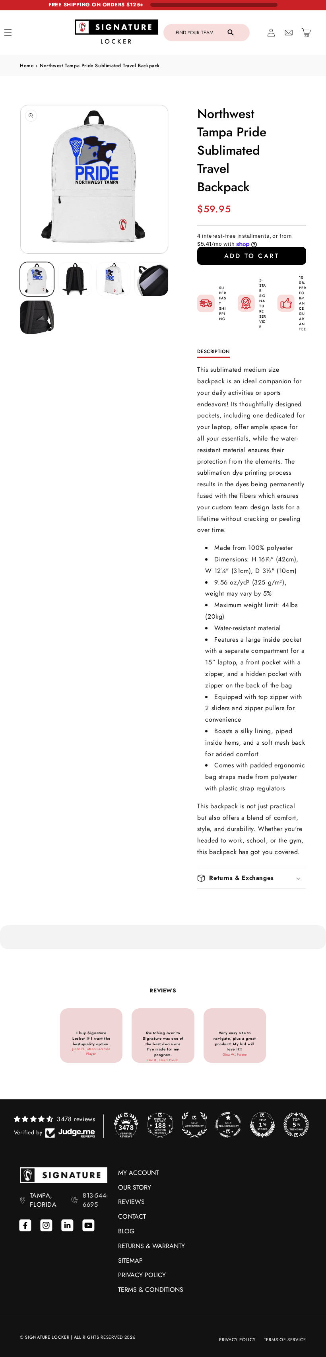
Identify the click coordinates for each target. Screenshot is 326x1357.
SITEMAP (130, 1260)
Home (26, 65)
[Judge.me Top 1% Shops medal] (262, 1125)
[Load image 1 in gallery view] (37, 279)
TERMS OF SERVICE (285, 1339)
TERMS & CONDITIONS (150, 1289)
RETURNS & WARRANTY (151, 1245)
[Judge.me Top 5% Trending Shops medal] (296, 1125)
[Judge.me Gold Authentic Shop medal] (194, 1125)
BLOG (126, 1231)
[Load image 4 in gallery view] (151, 279)
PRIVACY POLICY (142, 1274)
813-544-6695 (95, 1200)
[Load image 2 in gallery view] (75, 279)
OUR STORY (134, 1187)
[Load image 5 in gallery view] (37, 317)
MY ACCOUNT (138, 1172)
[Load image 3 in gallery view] (113, 279)
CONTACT (132, 1216)
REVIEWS (131, 1201)
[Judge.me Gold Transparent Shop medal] (228, 1125)
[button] (206, 32)
